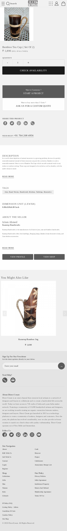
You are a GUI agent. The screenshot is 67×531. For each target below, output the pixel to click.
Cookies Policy (7, 515)
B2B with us (7, 453)
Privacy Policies (40, 476)
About (4, 449)
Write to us (13, 380)
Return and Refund (42, 488)
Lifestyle (5, 496)
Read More (8, 176)
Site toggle (3, 3)
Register (5, 469)
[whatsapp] (32, 123)
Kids (4, 492)
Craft (36, 449)
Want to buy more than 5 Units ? (33, 104)
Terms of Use (39, 496)
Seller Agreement (40, 480)
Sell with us (6, 457)
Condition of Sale (8, 511)
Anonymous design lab (43, 465)
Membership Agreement (43, 492)
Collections (6, 476)
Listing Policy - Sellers (10, 507)
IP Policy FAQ (7, 503)
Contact (5, 461)
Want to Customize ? (33, 92)
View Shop (49, 257)
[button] (65, 313)
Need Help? (18, 135)
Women (4, 488)
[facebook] (5, 123)
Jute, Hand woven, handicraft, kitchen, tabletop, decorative (28, 192)
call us (5, 380)
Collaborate (39, 461)
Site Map (5, 519)
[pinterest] (19, 123)
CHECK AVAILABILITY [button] (33, 70)
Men (3, 484)
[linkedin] (26, 123)
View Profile (17, 257)
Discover (38, 453)
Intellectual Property (42, 484)
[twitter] (12, 123)
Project (37, 457)
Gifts (4, 480)
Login (4, 465)
